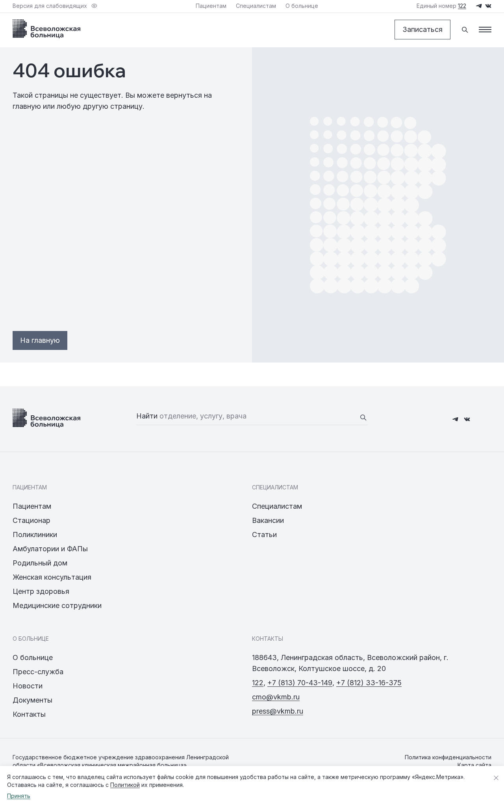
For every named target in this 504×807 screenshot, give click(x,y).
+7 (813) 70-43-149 (299, 683)
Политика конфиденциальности (448, 757)
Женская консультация (52, 577)
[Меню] (485, 29)
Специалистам (277, 506)
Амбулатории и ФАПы (50, 549)
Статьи (264, 534)
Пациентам (32, 506)
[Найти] (363, 417)
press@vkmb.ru (277, 711)
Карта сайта (474, 765)
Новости (28, 686)
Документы (32, 700)
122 (257, 683)
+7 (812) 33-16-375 (369, 683)
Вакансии (268, 520)
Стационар (31, 520)
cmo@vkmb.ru (276, 697)
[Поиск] (464, 29)
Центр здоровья (41, 591)
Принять (18, 795)
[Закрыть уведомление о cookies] (496, 778)
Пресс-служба (38, 672)
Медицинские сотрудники (57, 605)
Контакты (29, 714)
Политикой (125, 784)
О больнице (33, 657)
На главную (40, 340)
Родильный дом (40, 563)
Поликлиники (35, 534)
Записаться (422, 29)
